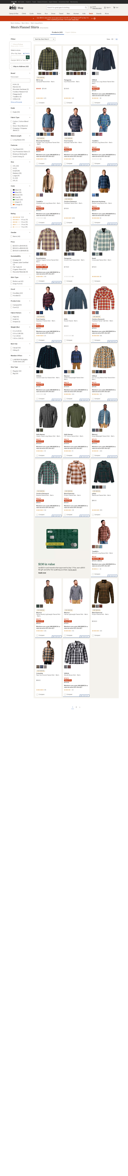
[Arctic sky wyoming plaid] (93, 195)
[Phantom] (97, 73)
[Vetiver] (69, 371)
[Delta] (37, 666)
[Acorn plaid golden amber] (50, 73)
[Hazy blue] (97, 254)
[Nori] (100, 430)
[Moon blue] (37, 134)
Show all (14, 208)
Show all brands (16, 102)
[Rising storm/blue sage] (71, 73)
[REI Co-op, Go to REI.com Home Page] (12, 7)
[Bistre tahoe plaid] (45, 254)
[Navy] (65, 134)
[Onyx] (72, 312)
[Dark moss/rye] (93, 606)
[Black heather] (100, 371)
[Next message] (92, 18)
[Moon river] (93, 430)
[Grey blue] (97, 487)
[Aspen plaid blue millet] (58, 73)
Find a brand (14, 77)
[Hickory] (72, 134)
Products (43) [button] (57, 32)
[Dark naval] (37, 371)
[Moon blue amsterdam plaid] (48, 134)
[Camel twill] (37, 195)
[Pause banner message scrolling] (94, 18)
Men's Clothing (15, 23)
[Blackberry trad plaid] (52, 134)
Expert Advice (70, 32)
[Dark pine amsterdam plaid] (45, 134)
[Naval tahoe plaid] (37, 254)
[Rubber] (41, 371)
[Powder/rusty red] (75, 73)
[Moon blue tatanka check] (97, 195)
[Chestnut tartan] (93, 546)
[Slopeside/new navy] (69, 254)
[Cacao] (100, 487)
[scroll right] (59, 73)
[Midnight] (93, 73)
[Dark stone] (45, 666)
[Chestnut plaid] (65, 195)
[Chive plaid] (97, 546)
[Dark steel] (97, 430)
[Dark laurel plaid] (72, 195)
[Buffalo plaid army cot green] (40, 73)
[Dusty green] (97, 371)
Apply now (42, 573)
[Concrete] (37, 430)
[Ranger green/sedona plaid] (69, 195)
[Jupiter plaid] (93, 312)
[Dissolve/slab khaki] (78, 73)
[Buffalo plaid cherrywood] (43, 73)
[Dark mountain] (41, 666)
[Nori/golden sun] (41, 606)
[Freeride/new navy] (72, 254)
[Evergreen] (69, 134)
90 (117, 39)
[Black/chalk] (97, 606)
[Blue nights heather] (54, 73)
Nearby (27, 53)
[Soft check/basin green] (65, 254)
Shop (20, 7)
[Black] (41, 134)
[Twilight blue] (65, 371)
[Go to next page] (79, 707)
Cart (117, 7)
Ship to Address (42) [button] (21, 66)
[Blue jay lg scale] (100, 546)
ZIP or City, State (16, 53)
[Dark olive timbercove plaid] (41, 254)
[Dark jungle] (72, 371)
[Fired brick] (104, 371)
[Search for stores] (28, 57)
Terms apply (72, 570)
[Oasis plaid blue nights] (47, 73)
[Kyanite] (93, 134)
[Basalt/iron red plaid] (100, 606)
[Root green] (93, 487)
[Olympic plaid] (97, 312)
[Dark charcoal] (100, 254)
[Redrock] (37, 312)
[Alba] (104, 487)
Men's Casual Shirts (37, 23)
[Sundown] (100, 134)
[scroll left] (37, 73)
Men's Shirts (25, 23)
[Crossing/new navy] (85, 73)
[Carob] (97, 134)
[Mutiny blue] (69, 312)
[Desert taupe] (65, 312)
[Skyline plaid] (76, 195)
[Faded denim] (93, 371)
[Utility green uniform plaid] (41, 430)
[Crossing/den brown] (82, 73)
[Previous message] (33, 18)
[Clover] (37, 606)
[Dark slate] (93, 254)
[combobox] (67, 7)
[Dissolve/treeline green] (68, 73)
